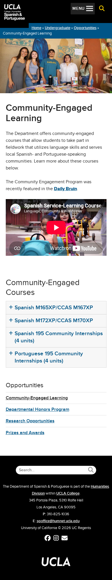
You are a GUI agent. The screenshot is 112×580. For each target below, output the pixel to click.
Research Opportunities (30, 420)
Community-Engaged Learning (37, 397)
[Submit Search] (91, 469)
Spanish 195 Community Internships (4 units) (59, 337)
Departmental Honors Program (37, 409)
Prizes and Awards (25, 432)
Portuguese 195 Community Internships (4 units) (49, 357)
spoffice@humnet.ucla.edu (58, 521)
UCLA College (68, 493)
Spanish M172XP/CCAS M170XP (54, 320)
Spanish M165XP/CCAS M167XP (54, 307)
